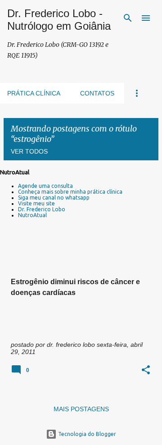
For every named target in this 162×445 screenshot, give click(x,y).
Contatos (97, 93)
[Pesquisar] (127, 18)
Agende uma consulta (45, 186)
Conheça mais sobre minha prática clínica (70, 192)
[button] (145, 370)
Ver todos (29, 151)
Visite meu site (36, 203)
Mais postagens (81, 409)
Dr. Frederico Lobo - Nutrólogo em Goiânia (59, 19)
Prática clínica (33, 93)
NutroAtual (32, 215)
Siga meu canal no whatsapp (54, 197)
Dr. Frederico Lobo (41, 209)
